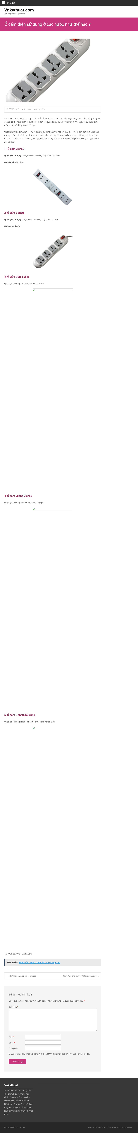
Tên (11, 1037)
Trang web (13, 1048)
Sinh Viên (27, 109)
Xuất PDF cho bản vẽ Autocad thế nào (81, 976)
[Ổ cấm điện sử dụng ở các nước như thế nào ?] (52, 70)
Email (12, 1042)
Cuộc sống (40, 109)
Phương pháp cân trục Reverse (21, 976)
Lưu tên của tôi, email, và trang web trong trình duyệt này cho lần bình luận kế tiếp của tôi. (50, 1054)
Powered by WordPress (97, 1127)
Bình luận (13, 1007)
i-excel (115, 1127)
